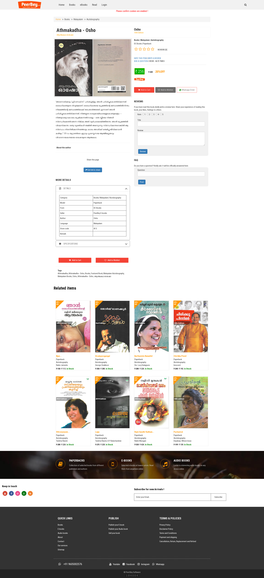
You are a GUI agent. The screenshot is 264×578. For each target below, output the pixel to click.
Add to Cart (145, 90)
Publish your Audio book (118, 529)
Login (104, 4)
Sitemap (61, 549)
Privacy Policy (165, 525)
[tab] (93, 188)
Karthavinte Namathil (143, 356)
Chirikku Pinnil (180, 356)
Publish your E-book (116, 525)
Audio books (63, 533)
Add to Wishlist (166, 90)
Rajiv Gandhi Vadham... (144, 432)
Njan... (59, 356)
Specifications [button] (70, 243)
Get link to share (93, 170)
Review (143, 151)
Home (61, 4)
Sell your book (114, 533)
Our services (63, 545)
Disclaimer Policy (166, 529)
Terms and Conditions (168, 533)
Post (142, 182)
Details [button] (67, 188)
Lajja (97, 432)
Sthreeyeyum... (62, 432)
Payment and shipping (168, 537)
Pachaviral (178, 432)
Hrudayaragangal (102, 356)
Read (94, 4)
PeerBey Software (133, 572)
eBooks (83, 4)
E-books (61, 529)
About (60, 537)
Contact (61, 541)
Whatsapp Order (188, 90)
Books (72, 4)
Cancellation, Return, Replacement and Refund (178, 541)
